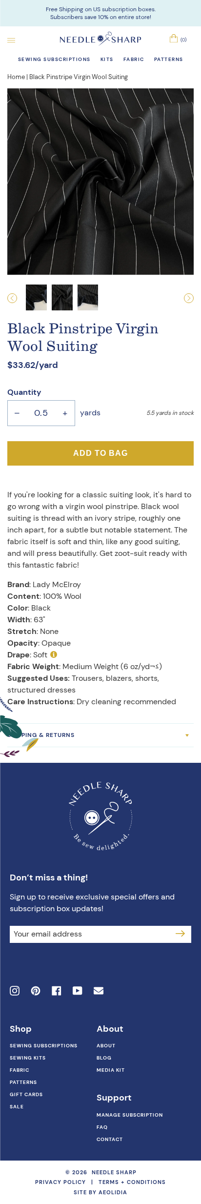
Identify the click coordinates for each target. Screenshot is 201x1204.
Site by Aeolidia (100, 1192)
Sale (17, 1106)
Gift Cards (26, 1094)
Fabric (19, 1070)
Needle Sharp (114, 1172)
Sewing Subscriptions (44, 1045)
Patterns (23, 1082)
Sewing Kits (28, 1058)
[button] (16, 298)
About (106, 1045)
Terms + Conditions (132, 1182)
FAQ (102, 1127)
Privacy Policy (60, 1182)
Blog (104, 1058)
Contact (110, 1139)
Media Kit (111, 1070)
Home (16, 77)
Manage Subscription (130, 1115)
